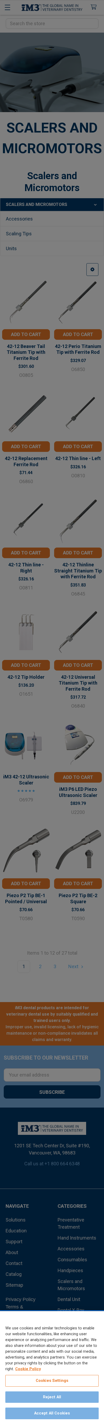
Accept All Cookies (52, 1413)
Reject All (52, 1397)
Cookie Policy (28, 1368)
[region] (52, 1367)
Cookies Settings (52, 1380)
